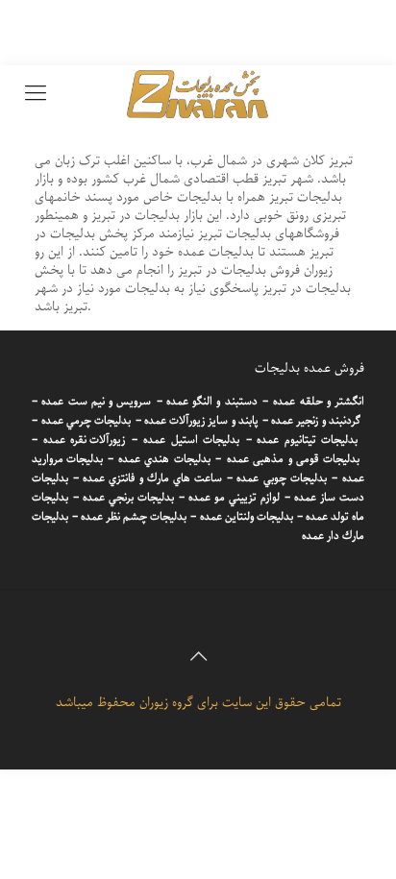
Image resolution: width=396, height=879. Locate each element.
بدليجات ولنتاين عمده (246, 516)
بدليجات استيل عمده (191, 440)
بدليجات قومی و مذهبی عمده (293, 459)
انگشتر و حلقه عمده (318, 401)
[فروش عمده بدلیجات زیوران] (198, 94)
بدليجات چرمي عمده (86, 420)
